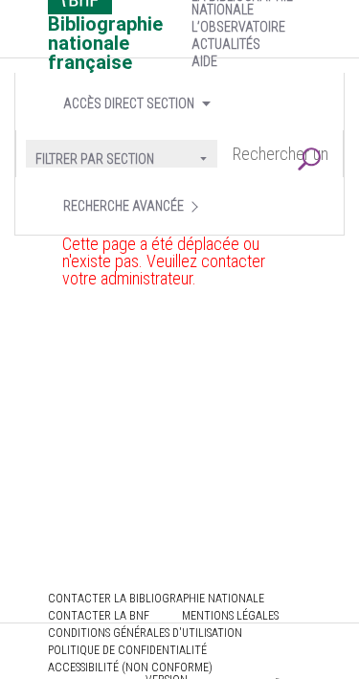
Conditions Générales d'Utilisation (145, 633)
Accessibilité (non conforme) (130, 667)
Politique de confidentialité (127, 650)
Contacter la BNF (98, 615)
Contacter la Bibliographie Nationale (156, 598)
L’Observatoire (238, 26)
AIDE (204, 61)
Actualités (225, 44)
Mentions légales (230, 615)
